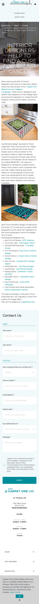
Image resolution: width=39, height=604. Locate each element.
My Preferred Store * (10, 423)
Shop (7, 552)
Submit (19, 480)
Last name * (7, 345)
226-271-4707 (19, 17)
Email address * (8, 395)
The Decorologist (26, 266)
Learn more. (15, 592)
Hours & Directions (19, 508)
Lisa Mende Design (24, 269)
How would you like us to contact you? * (18, 367)
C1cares (25, 25)
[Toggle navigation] (3, 4)
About (16, 25)
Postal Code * (8, 409)
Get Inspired (11, 562)
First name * (7, 330)
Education (10, 571)
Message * (6, 437)
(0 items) (35, 4)
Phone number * (9, 380)
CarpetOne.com (28, 302)
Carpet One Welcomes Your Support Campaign (19, 89)
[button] (27, 4)
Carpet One (5, 25)
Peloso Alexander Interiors (16, 290)
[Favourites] (31, 4)
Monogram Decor (27, 243)
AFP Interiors (28, 240)
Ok (19, 596)
